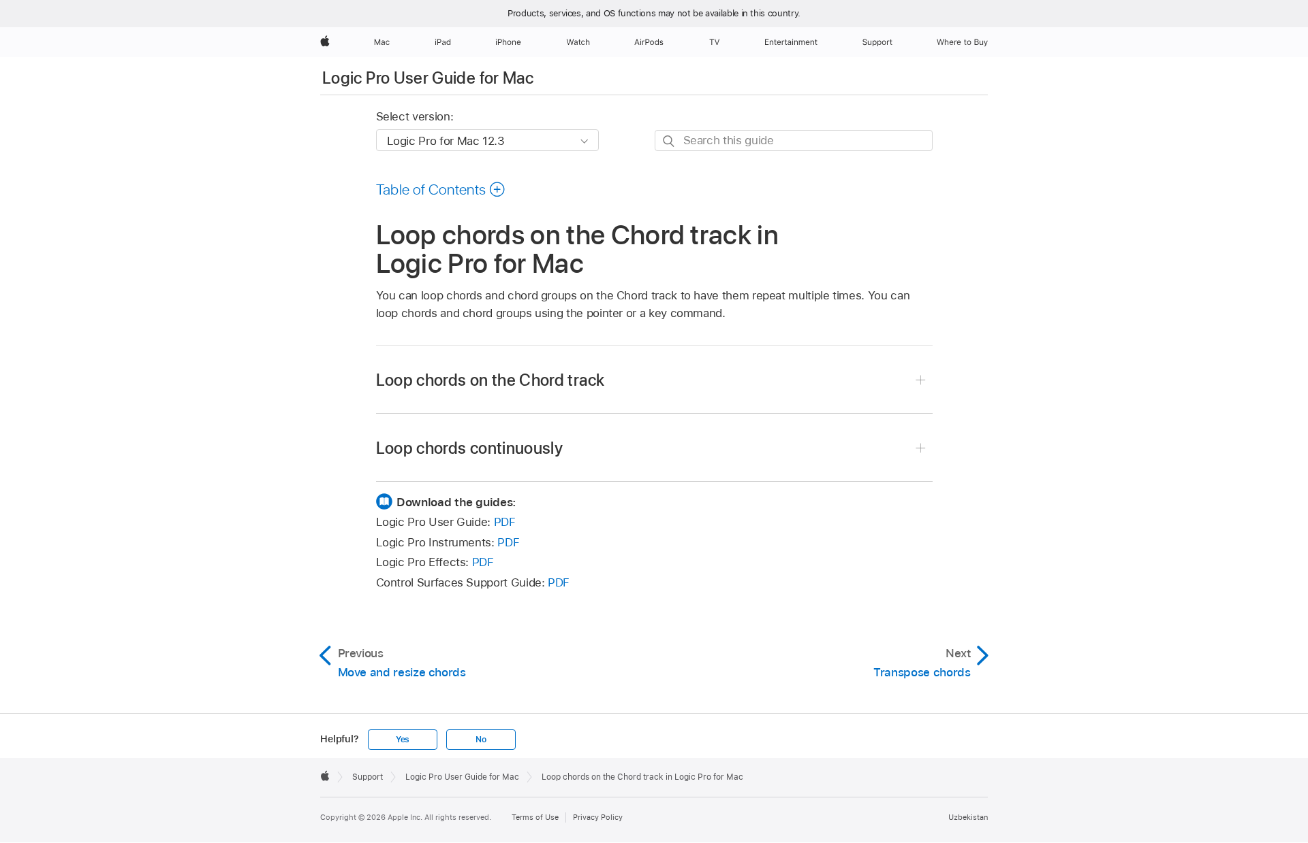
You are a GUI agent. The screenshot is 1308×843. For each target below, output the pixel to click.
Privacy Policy (598, 817)
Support (367, 777)
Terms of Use (535, 817)
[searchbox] (794, 140)
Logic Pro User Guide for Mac (427, 78)
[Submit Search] (669, 141)
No (481, 739)
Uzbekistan (968, 817)
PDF (505, 522)
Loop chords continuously (469, 448)
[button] (441, 189)
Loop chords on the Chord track (490, 380)
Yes (402, 739)
